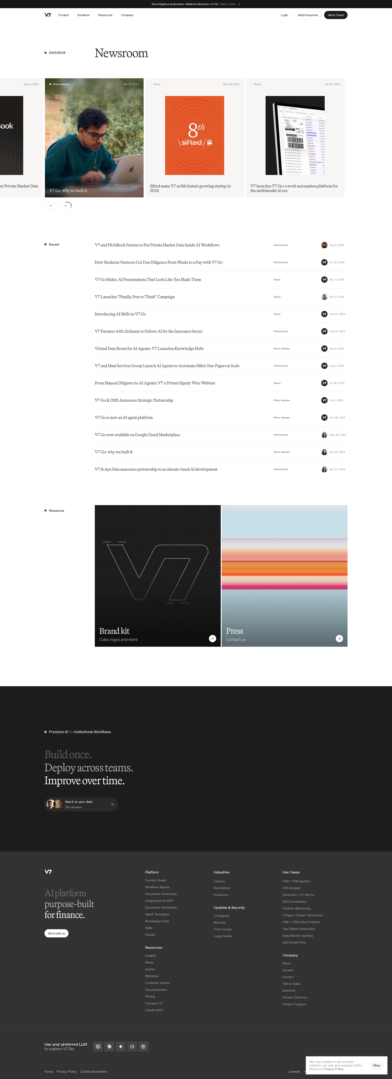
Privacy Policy (333, 1069)
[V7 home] (47, 15)
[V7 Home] (48, 872)
